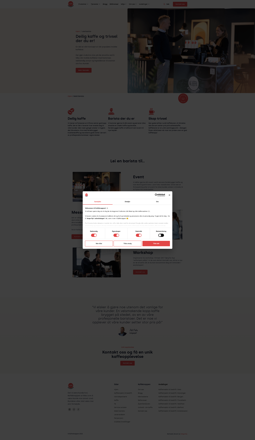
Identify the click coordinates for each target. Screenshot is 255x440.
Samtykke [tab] (97, 201)
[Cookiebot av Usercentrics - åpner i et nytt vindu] (156, 195)
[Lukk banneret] (169, 195)
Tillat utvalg (128, 243)
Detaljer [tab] (127, 201)
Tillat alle (156, 243)
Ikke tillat (99, 243)
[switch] (116, 235)
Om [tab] (157, 201)
